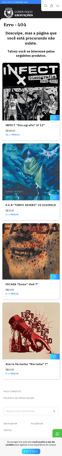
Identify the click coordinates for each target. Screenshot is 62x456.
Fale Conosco (12, 391)
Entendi (31, 451)
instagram (10, 423)
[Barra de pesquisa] (45, 6)
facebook (37, 423)
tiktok (8, 430)
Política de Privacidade (19, 398)
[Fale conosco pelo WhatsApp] (57, 434)
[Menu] (58, 5)
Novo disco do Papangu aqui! (15, 2)
